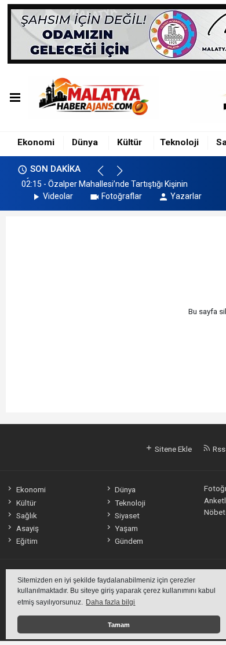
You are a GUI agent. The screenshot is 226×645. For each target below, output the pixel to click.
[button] (106, 176)
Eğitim (26, 541)
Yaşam (126, 528)
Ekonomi (35, 142)
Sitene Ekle (172, 449)
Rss (218, 449)
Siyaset (127, 515)
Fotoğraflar (121, 196)
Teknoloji (179, 142)
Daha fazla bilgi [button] (110, 602)
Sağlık (26, 515)
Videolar (58, 196)
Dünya (85, 142)
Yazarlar (186, 196)
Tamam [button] (119, 624)
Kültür (129, 142)
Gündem (129, 541)
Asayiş (27, 528)
